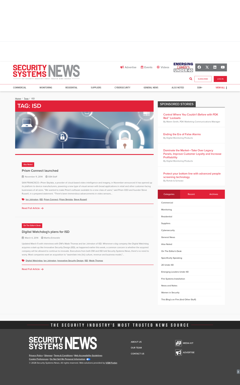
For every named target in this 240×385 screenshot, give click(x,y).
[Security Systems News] (46, 72)
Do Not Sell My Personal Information (67, 359)
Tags (26, 98)
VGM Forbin (111, 363)
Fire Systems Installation (173, 278)
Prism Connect (51, 199)
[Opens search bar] (190, 79)
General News (151, 87)
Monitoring (46, 87)
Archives (213, 194)
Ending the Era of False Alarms (182, 134)
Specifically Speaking (171, 258)
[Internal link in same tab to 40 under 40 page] (183, 67)
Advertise (130, 67)
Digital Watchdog (34, 260)
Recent (191, 194)
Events (148, 67)
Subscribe (203, 79)
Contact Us (137, 353)
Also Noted (178, 87)
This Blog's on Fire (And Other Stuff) (178, 299)
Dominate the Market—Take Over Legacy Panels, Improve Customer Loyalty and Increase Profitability (192, 154)
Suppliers (96, 87)
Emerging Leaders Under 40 (175, 272)
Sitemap (48, 355)
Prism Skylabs (66, 199)
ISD (41, 199)
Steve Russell (80, 199)
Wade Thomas (96, 260)
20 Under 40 (167, 265)
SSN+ (199, 87)
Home (18, 98)
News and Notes (169, 285)
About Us (136, 342)
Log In (220, 79)
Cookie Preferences (38, 359)
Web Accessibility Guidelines (88, 355)
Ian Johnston (32, 199)
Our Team (136, 347)
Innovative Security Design (70, 260)
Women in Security (170, 292)
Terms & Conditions (63, 355)
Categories (169, 194)
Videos (165, 67)
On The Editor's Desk (32, 225)
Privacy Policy (36, 355)
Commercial (19, 87)
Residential (71, 87)
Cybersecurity (122, 87)
